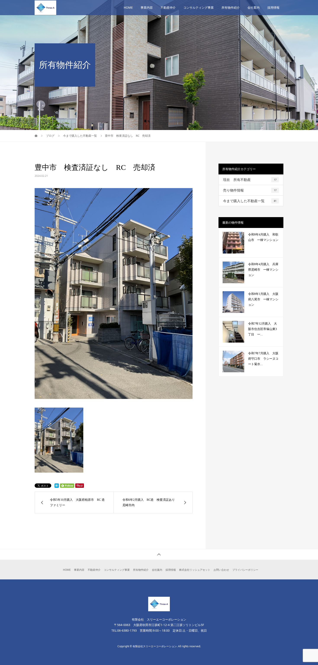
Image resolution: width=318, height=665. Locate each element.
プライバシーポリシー (245, 570)
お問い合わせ (221, 570)
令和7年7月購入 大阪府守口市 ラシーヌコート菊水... (263, 359)
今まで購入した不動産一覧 (249, 200)
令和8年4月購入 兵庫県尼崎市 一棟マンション (263, 270)
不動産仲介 (168, 7)
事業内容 (147, 7)
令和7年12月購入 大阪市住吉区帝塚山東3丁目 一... (262, 329)
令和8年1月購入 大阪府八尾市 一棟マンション (263, 299)
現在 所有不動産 (249, 179)
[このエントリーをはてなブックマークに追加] (57, 485)
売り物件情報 (249, 190)
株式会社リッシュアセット (194, 570)
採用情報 (273, 7)
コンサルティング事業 (198, 7)
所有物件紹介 (231, 7)
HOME (128, 7)
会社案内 (253, 7)
